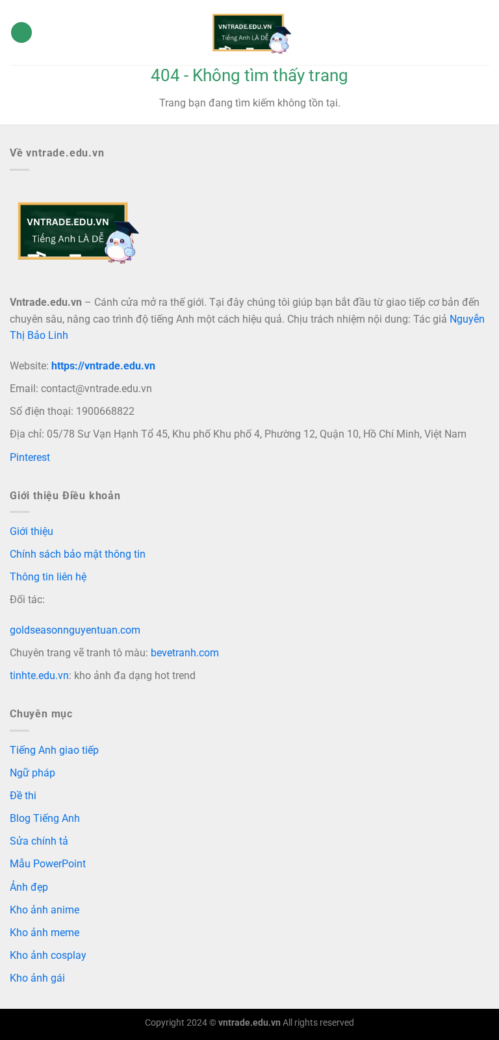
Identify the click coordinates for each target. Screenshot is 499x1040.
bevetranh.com (185, 653)
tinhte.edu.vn (39, 675)
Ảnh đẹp (29, 887)
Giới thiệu (31, 531)
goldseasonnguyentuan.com (75, 630)
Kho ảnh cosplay (48, 955)
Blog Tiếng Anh (45, 818)
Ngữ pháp (32, 773)
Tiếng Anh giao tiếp (54, 750)
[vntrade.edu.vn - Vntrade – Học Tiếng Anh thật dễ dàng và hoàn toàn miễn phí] (249, 32)
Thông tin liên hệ (48, 577)
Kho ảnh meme (44, 932)
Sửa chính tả (39, 841)
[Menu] (21, 32)
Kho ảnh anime (44, 910)
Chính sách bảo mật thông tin (78, 554)
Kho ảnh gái (37, 978)
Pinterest (30, 457)
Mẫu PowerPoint (48, 864)
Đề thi (23, 795)
